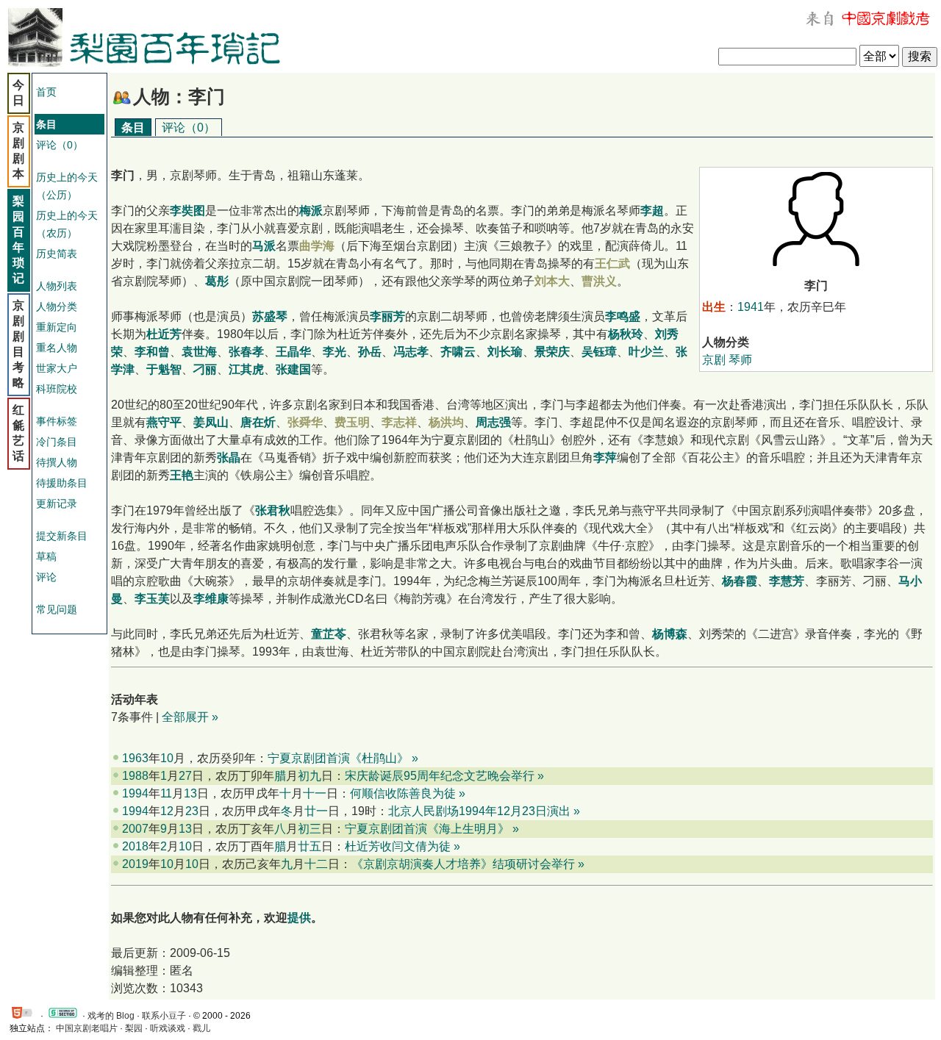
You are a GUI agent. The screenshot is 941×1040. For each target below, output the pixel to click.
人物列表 (56, 286)
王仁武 (612, 263)
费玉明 (352, 422)
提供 (299, 917)
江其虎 (246, 369)
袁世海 (199, 351)
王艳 (181, 475)
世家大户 (56, 368)
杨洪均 (446, 422)
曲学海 (316, 246)
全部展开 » (190, 717)
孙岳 (370, 351)
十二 (316, 864)
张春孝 (246, 351)
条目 (133, 127)
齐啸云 (458, 351)
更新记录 (56, 503)
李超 (652, 210)
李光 (334, 351)
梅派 (311, 210)
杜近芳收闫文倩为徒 (398, 846)
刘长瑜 (505, 351)
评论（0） (59, 145)
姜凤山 (211, 422)
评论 (46, 577)
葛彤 (217, 281)
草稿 (46, 556)
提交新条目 (61, 536)
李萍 (605, 457)
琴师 (740, 360)
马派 (264, 246)
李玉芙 (152, 598)
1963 (135, 758)
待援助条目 (61, 483)
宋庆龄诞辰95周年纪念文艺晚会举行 (439, 776)
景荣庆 (552, 351)
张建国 (293, 369)
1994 (135, 793)
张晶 (228, 457)
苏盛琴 (269, 316)
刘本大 (552, 281)
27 (185, 776)
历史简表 (56, 253)
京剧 (714, 360)
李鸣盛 (622, 316)
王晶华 (293, 351)
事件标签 (56, 421)
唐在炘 (258, 422)
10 (166, 758)
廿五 (309, 846)
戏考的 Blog (111, 1016)
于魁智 (164, 369)
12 (166, 811)
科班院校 (56, 389)
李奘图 (187, 210)
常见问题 (56, 609)
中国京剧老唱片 (87, 1028)
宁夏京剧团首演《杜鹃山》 (338, 758)
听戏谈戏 (167, 1028)
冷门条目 (56, 442)
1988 (135, 776)
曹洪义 (599, 281)
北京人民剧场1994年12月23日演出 (479, 811)
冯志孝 (411, 351)
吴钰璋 (599, 351)
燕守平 (164, 422)
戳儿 (201, 1028)
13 (190, 793)
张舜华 (305, 422)
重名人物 (56, 348)
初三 (309, 828)
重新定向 (56, 327)
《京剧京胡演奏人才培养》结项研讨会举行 (463, 864)
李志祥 (399, 422)
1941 (750, 307)
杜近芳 (164, 334)
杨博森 (669, 634)
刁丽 (205, 369)
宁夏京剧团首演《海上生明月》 (427, 828)
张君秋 (272, 510)
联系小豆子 (164, 1016)
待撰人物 (56, 462)
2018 (135, 846)
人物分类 (56, 306)
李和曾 (152, 351)
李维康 (211, 598)
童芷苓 (328, 634)
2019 (135, 864)
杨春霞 (739, 581)
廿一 (316, 811)
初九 (309, 776)
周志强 (493, 422)
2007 (135, 828)
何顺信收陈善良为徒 (403, 793)
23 (191, 811)
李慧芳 (786, 581)
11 (166, 793)
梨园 (134, 1028)
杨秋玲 (625, 334)
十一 (314, 793)
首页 (46, 92)
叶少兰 (646, 351)
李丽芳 (387, 316)
